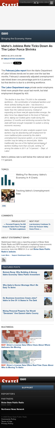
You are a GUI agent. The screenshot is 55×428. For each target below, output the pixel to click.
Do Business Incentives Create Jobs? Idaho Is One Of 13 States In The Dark (20, 299)
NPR (35, 2)
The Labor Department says (15, 87)
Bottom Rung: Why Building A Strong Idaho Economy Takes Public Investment (21, 273)
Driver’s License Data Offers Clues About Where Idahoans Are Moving (25, 346)
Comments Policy (8, 419)
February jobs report (16, 70)
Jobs (4, 205)
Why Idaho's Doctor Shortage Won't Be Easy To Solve (20, 286)
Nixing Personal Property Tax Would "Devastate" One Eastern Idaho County (20, 312)
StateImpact (9, 3)
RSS (3, 259)
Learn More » (5, 255)
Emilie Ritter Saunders (14, 58)
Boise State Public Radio (12, 402)
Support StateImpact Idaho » (22, 255)
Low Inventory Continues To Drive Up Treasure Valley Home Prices (39, 226)
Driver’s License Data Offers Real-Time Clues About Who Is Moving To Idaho (27, 366)
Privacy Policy (7, 423)
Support (27, 387)
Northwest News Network (12, 409)
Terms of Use (6, 421)
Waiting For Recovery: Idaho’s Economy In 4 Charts (31, 176)
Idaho (4, 34)
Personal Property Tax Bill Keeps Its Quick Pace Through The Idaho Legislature (14, 226)
